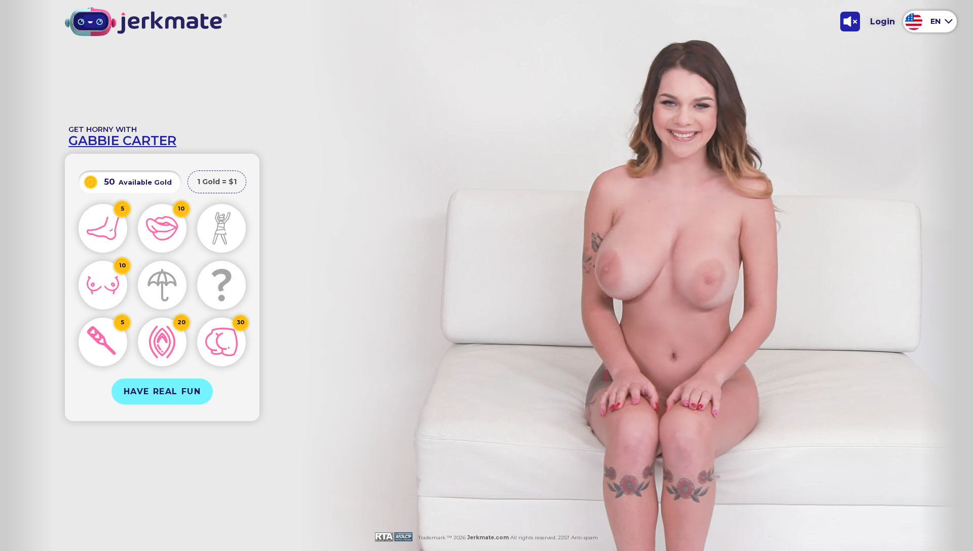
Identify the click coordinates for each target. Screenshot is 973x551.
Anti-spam (584, 537)
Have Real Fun (162, 391)
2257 (563, 537)
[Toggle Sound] (849, 21)
